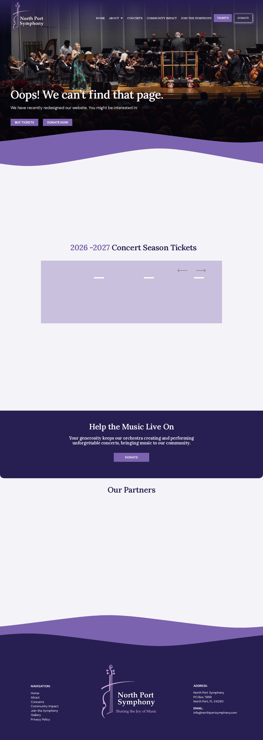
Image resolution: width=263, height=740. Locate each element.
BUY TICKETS (24, 122)
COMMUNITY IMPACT (162, 18)
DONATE (243, 18)
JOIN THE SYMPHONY (196, 18)
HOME (100, 18)
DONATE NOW (57, 122)
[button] (185, 271)
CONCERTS (134, 18)
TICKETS (223, 18)
